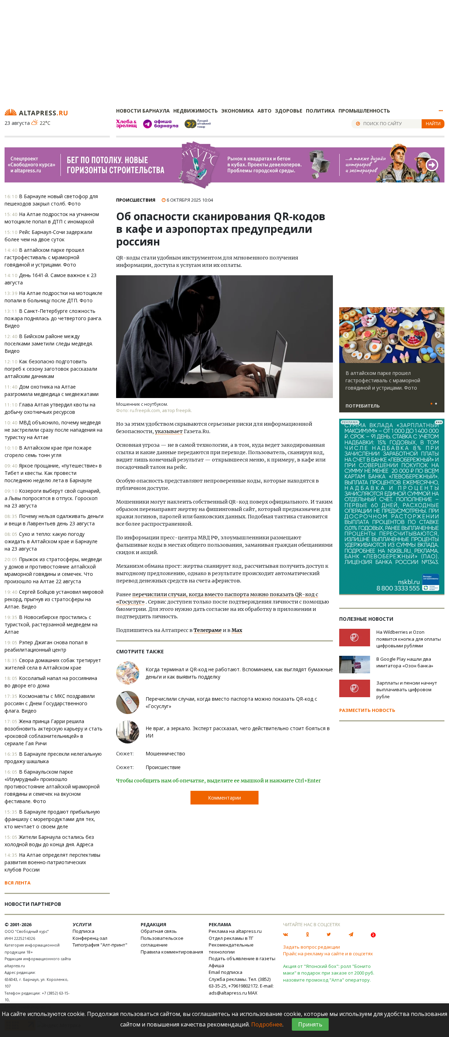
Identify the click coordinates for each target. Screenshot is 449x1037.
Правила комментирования (172, 952)
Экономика (237, 110)
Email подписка (225, 972)
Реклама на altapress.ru (235, 931)
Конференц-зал (90, 938)
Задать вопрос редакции (311, 947)
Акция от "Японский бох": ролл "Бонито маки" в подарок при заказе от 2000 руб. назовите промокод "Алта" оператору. (328, 973)
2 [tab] (436, 404)
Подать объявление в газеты (242, 958)
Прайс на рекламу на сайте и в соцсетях (328, 953)
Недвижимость (195, 110)
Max (237, 630)
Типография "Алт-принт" (100, 945)
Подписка (83, 931)
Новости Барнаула (143, 110)
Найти (433, 123)
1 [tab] (431, 404)
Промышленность (364, 110)
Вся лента (18, 883)
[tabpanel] (391, 363)
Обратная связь (159, 931)
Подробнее (266, 1024)
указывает (169, 431)
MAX (252, 993)
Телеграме (208, 630)
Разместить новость (367, 710)
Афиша (216, 965)
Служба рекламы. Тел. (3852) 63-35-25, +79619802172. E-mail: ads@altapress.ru (241, 986)
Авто (264, 110)
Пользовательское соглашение (162, 941)
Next (437, 335)
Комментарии (224, 797)
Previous (345, 335)
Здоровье (288, 110)
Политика (320, 110)
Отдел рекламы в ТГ (231, 938)
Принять (310, 1024)
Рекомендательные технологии (231, 948)
